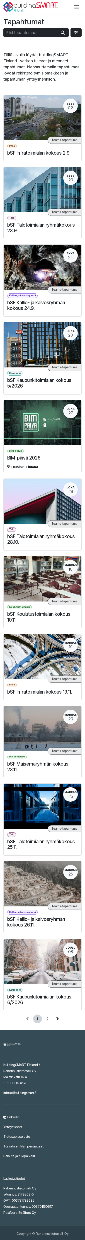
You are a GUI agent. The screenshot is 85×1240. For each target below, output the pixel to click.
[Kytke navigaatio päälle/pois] (77, 7)
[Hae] (63, 32)
